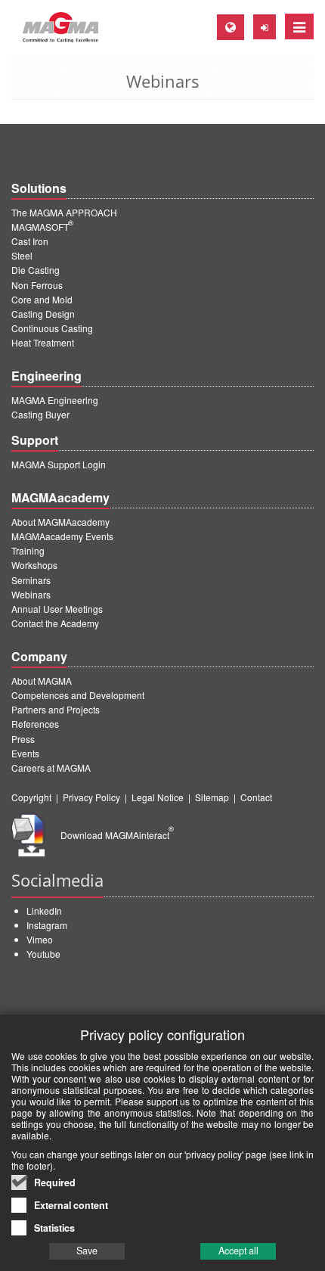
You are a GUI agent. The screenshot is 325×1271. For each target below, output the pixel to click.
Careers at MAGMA (51, 767)
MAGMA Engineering (54, 399)
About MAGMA (41, 680)
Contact (256, 797)
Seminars (31, 579)
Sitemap (212, 797)
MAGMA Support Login (58, 464)
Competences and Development (77, 694)
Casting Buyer (40, 414)
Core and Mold (42, 299)
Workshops (34, 564)
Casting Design (43, 313)
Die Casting (35, 269)
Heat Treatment (42, 342)
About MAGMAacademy (60, 521)
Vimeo (39, 939)
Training (28, 550)
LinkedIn (44, 910)
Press (23, 738)
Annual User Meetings (57, 608)
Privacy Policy (91, 797)
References (35, 723)
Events (25, 753)
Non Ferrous (37, 284)
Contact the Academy (55, 623)
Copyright (31, 797)
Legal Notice (158, 797)
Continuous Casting (52, 328)
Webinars (31, 594)
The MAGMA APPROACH (64, 212)
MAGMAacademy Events (62, 536)
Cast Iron (29, 241)
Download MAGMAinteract (117, 834)
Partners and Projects (55, 709)
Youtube (43, 953)
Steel (21, 255)
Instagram (46, 924)
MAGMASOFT (42, 226)
